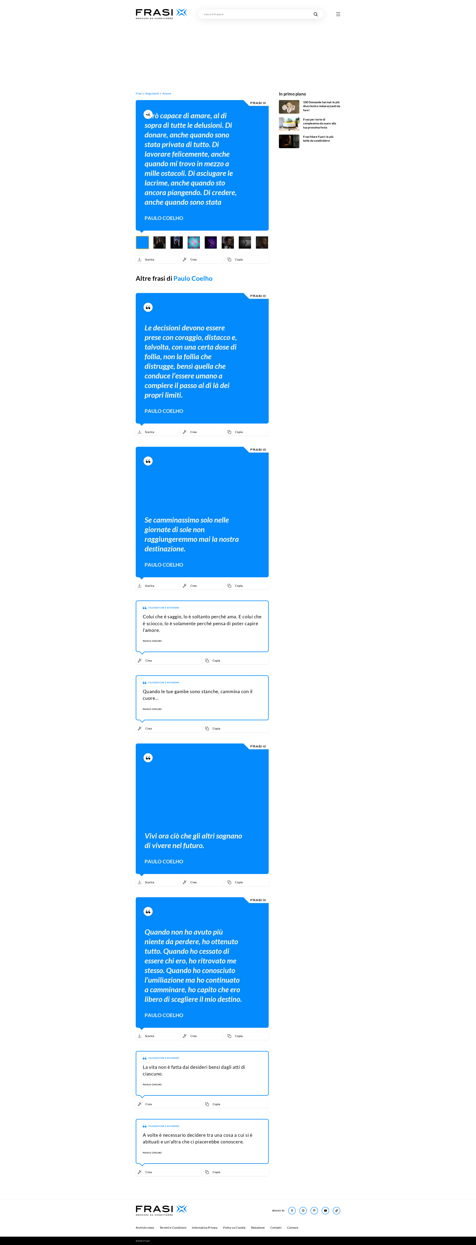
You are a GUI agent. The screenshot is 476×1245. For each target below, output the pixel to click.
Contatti (276, 1227)
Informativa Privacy (205, 1227)
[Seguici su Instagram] (303, 1210)
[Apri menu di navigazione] (338, 14)
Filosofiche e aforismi (164, 607)
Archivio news (145, 1227)
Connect (292, 1227)
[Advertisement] (238, 48)
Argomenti (152, 93)
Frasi (139, 93)
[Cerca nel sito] (315, 14)
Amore (166, 93)
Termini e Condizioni (173, 1227)
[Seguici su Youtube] (325, 1210)
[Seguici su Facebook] (292, 1210)
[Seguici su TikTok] (336, 1210)
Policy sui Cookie (234, 1227)
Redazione (258, 1227)
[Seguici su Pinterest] (314, 1210)
